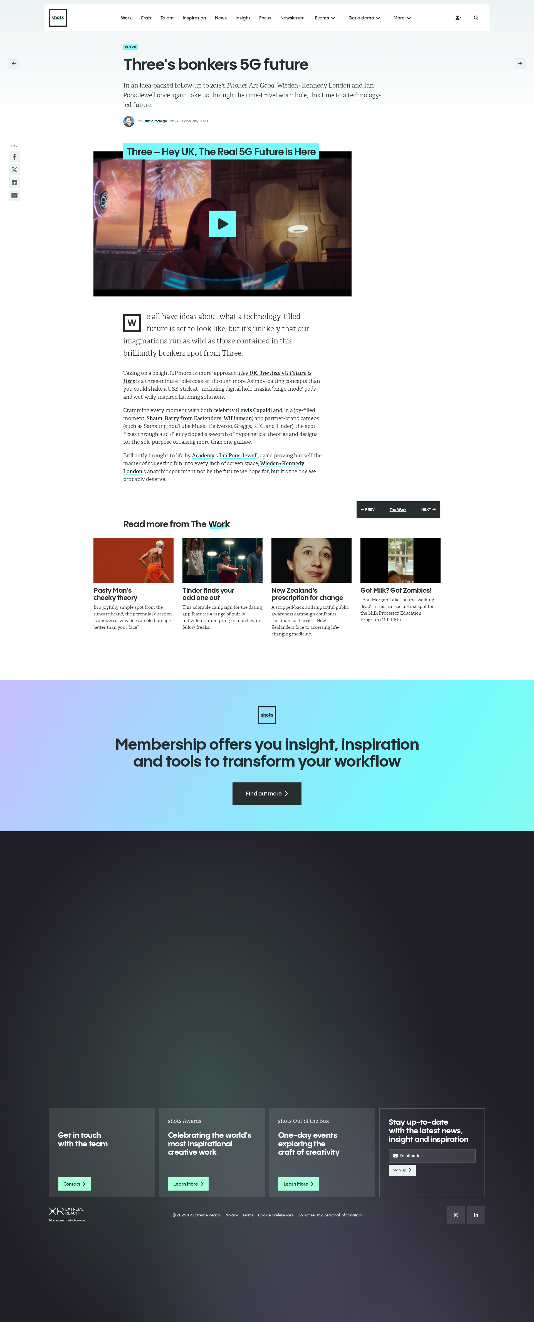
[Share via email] (14, 195)
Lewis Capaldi (254, 410)
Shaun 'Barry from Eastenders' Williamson (199, 418)
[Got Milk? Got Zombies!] (400, 560)
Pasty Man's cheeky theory (115, 594)
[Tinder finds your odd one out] (222, 560)
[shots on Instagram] (456, 1215)
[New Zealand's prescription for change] (311, 560)
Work (131, 47)
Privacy (231, 1215)
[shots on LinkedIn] (476, 1215)
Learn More (186, 1184)
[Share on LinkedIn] (14, 182)
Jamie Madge (155, 121)
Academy (203, 455)
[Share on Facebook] (14, 157)
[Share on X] (14, 169)
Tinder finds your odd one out (208, 594)
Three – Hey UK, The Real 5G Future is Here (221, 151)
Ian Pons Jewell (238, 455)
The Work (398, 510)
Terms (248, 1215)
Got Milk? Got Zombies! (395, 590)
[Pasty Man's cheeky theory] (133, 560)
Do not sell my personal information (330, 1215)
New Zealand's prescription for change (307, 594)
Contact (71, 1184)
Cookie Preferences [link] (275, 1215)
